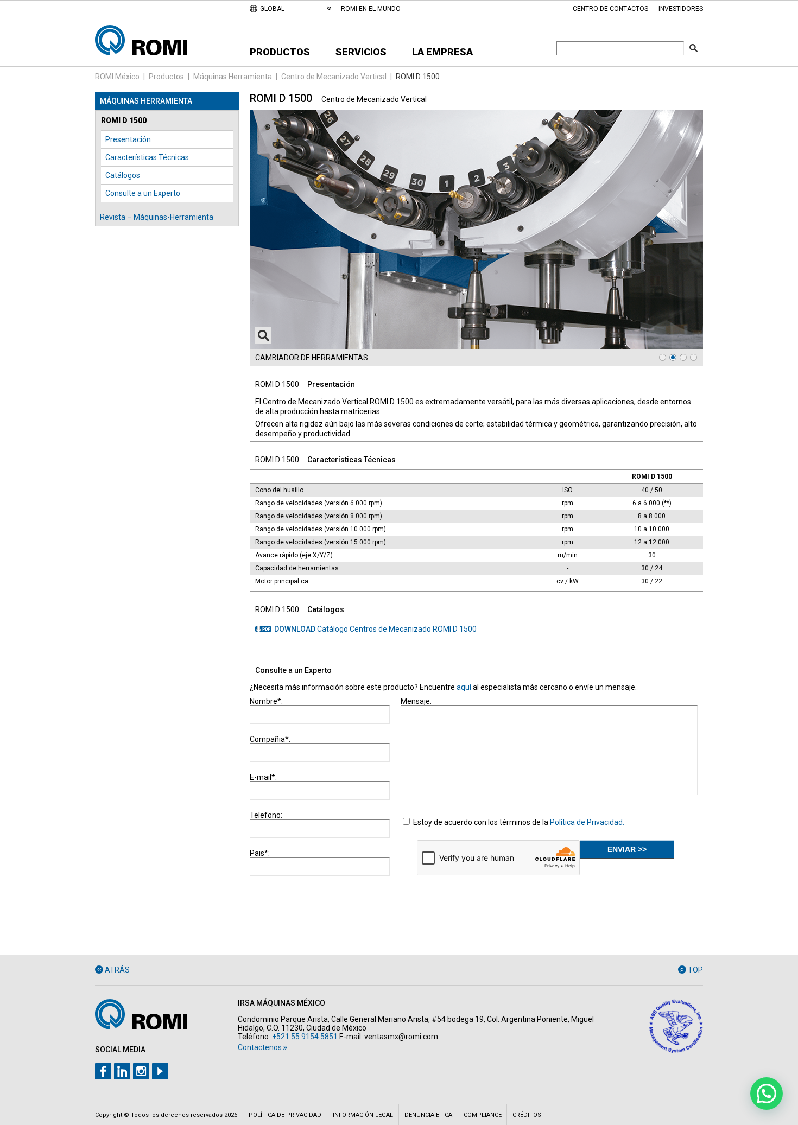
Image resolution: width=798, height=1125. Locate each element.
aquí (464, 687)
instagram (141, 1071)
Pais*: (260, 853)
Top (695, 969)
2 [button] (672, 357)
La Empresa (442, 52)
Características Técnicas (147, 157)
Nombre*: (266, 701)
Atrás (117, 969)
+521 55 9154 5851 (305, 1036)
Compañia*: (270, 739)
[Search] (693, 48)
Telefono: (266, 815)
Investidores (680, 8)
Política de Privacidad (285, 1114)
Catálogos (122, 175)
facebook (103, 1071)
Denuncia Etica (428, 1114)
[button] (766, 1093)
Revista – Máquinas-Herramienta (156, 217)
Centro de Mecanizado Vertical (334, 76)
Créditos (526, 1114)
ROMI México (117, 76)
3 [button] (683, 357)
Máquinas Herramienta (232, 76)
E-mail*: (263, 777)
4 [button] (693, 357)
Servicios (361, 52)
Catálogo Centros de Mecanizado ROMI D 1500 (375, 629)
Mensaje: (416, 701)
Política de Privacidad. (587, 822)
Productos (280, 52)
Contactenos (260, 1047)
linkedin (122, 1071)
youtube (160, 1071)
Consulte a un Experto (142, 193)
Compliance (483, 1114)
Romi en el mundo (371, 8)
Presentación (128, 139)
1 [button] (662, 357)
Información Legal (363, 1114)
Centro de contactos (610, 8)
